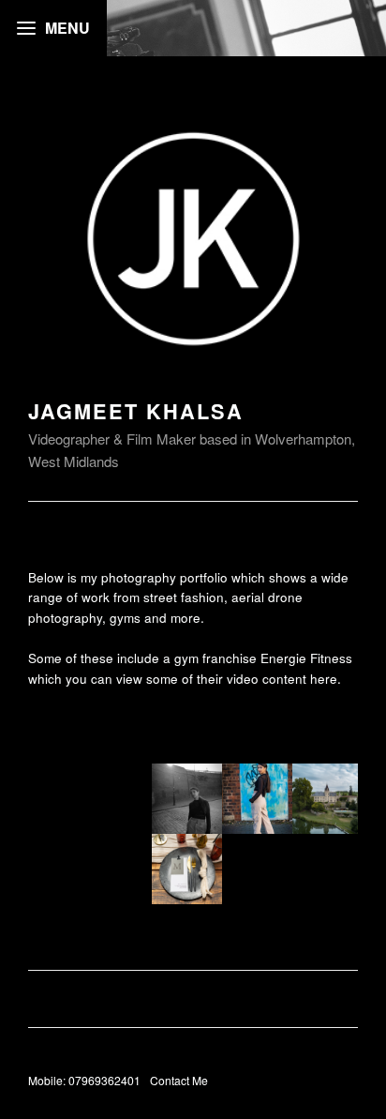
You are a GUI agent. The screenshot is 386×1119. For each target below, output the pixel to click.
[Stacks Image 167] (327, 797)
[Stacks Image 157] (257, 797)
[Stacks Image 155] (187, 797)
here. (325, 679)
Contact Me (179, 1080)
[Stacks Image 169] (187, 867)
